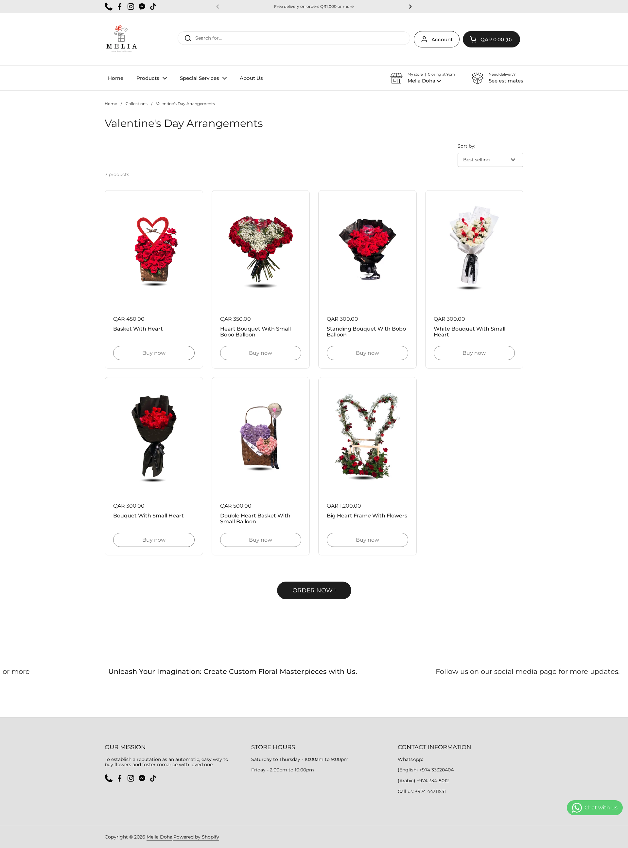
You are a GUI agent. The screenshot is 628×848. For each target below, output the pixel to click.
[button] (491, 39)
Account (442, 39)
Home (111, 103)
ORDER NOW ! (314, 590)
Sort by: (466, 146)
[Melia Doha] (121, 39)
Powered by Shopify (196, 837)
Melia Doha (159, 837)
